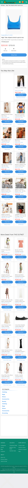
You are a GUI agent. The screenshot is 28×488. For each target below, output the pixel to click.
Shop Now (14, 55)
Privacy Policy (4, 459)
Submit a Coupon (22, 449)
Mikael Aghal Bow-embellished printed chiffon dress (19, 276)
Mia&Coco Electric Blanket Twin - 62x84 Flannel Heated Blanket (20, 191)
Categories (3, 445)
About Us (3, 457)
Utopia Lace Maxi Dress (20, 87)
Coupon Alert (21, 445)
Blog (2, 449)
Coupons (3, 451)
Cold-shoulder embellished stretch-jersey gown (20, 351)
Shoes (4, 396)
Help (19, 451)
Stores (2, 447)
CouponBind (2, 470)
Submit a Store (21, 447)
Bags (3, 394)
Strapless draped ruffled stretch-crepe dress (6, 276)
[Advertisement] (7, 87)
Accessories (5, 399)
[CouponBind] (11, 2)
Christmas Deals (13, 445)
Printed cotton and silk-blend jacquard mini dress (7, 301)
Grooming (5, 413)
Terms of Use (4, 461)
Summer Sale (13, 450)
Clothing (4, 392)
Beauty (4, 401)
